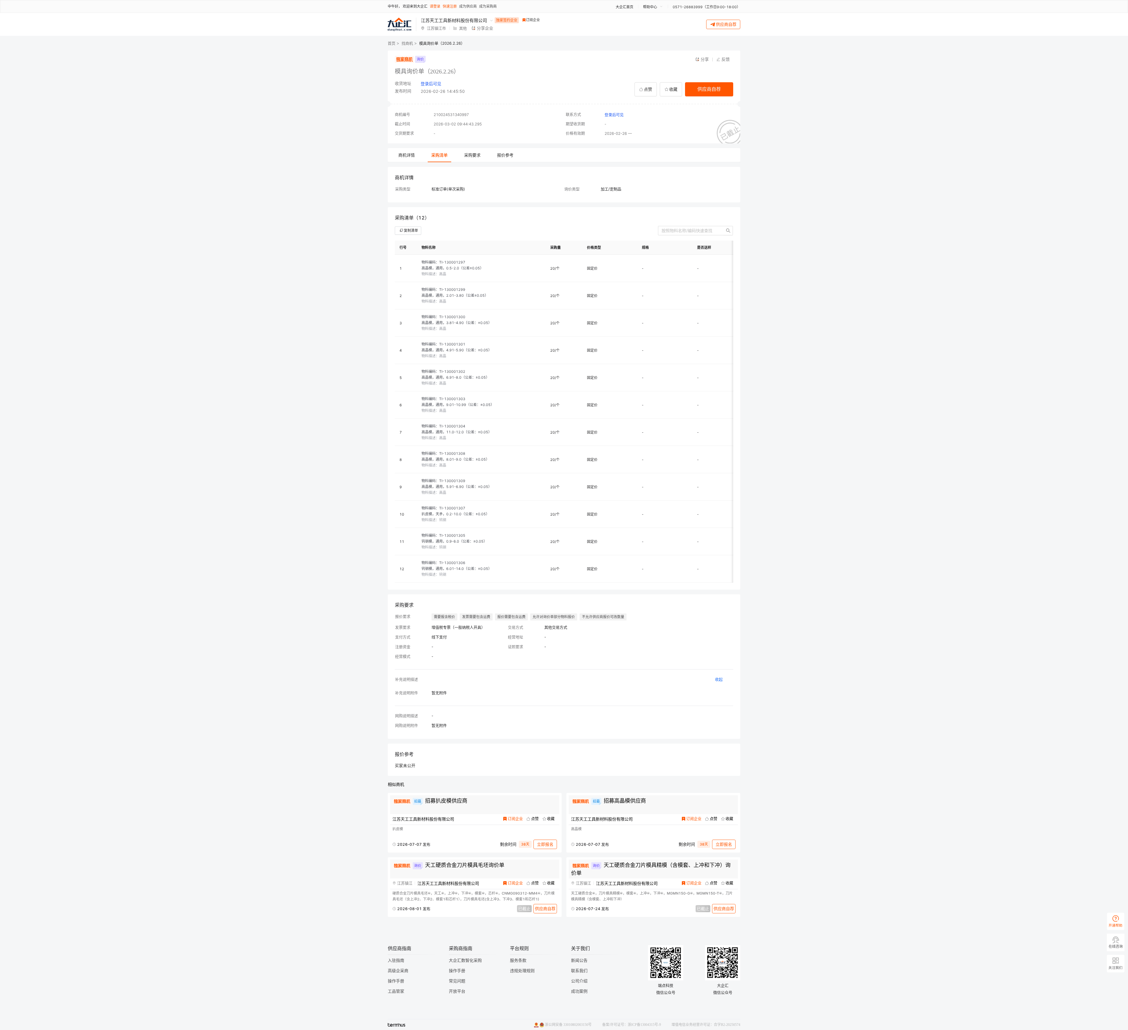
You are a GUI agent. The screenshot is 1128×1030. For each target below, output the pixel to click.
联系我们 (579, 971)
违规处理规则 (522, 971)
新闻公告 (579, 960)
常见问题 (457, 981)
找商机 (407, 43)
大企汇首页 (624, 7)
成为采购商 (488, 6)
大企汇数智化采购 (465, 960)
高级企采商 (398, 971)
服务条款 (518, 960)
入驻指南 (396, 960)
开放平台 (457, 991)
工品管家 (396, 991)
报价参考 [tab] (505, 154)
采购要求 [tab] (472, 154)
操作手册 (396, 981)
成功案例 (579, 991)
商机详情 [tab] (406, 154)
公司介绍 (579, 981)
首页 (391, 43)
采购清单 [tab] (439, 154)
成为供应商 (468, 6)
